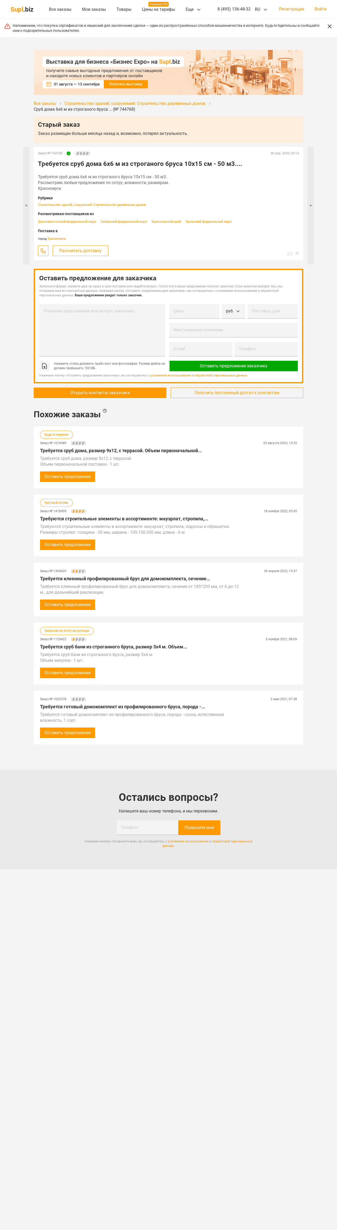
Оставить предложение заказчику (233, 365)
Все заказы (60, 9)
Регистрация (291, 9)
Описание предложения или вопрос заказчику (89, 310)
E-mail (179, 348)
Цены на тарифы (158, 9)
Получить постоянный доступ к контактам (237, 392)
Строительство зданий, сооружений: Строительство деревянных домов (92, 205)
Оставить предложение (67, 476)
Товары (123, 9)
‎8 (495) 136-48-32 (234, 9)
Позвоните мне (199, 827)
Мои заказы (94, 9)
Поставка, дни (266, 310)
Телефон (247, 348)
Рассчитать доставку (80, 250)
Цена (179, 310)
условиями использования (170, 375)
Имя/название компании (198, 329)
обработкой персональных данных (221, 375)
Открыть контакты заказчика (100, 392)
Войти (320, 9)
